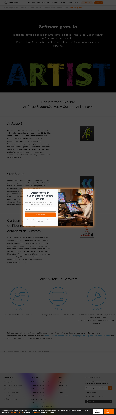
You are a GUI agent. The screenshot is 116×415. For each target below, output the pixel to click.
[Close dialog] (92, 190)
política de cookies (36, 412)
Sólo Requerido (97, 411)
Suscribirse (40, 215)
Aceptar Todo (108, 411)
